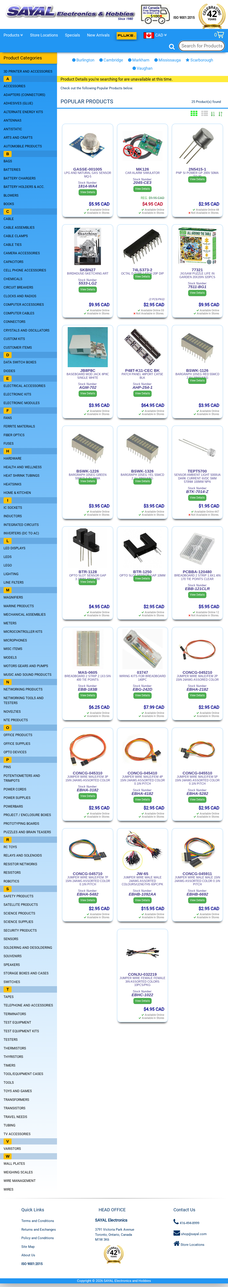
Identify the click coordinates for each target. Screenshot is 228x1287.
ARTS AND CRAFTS (18, 138)
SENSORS (11, 939)
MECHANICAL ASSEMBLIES (25, 615)
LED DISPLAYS (14, 548)
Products (12, 35)
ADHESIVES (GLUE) (18, 103)
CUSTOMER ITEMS (18, 348)
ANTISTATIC (13, 129)
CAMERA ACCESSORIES (22, 253)
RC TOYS (10, 847)
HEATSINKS (12, 484)
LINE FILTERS (14, 582)
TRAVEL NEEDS (15, 1117)
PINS (7, 767)
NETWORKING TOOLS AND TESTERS (24, 700)
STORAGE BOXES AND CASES (26, 973)
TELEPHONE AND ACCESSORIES (28, 1005)
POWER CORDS (15, 789)
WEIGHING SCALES (18, 1172)
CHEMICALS (13, 279)
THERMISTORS (15, 1048)
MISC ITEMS (13, 649)
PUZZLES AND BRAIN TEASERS (27, 832)
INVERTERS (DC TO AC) (21, 533)
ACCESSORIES (14, 86)
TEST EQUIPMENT (17, 1022)
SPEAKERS (12, 965)
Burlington (84, 60)
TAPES (9, 997)
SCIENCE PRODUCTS (19, 913)
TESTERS (11, 1040)
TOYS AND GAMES (18, 1091)
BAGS (8, 161)
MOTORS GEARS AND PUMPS (26, 666)
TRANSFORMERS (16, 1100)
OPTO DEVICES (15, 752)
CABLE (9, 219)
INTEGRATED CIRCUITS (21, 525)
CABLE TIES (13, 245)
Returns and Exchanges (38, 1230)
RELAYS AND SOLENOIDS (23, 855)
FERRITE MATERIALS (19, 426)
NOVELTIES (12, 712)
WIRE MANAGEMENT (20, 1181)
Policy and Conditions (37, 1238)
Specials (72, 35)
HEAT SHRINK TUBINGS (21, 476)
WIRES (8, 1189)
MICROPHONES (15, 640)
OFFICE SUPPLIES (17, 744)
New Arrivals (98, 35)
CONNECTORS (14, 322)
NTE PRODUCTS (16, 720)
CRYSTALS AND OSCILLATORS (26, 330)
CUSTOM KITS (14, 339)
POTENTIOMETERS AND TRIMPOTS (22, 778)
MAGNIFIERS (13, 597)
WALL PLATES (14, 1164)
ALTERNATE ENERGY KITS (23, 112)
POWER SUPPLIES (17, 798)
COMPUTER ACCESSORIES (24, 305)
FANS (8, 418)
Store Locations (44, 35)
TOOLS (9, 1083)
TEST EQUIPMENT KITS (21, 1031)
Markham (140, 60)
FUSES (9, 444)
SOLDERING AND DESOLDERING (28, 948)
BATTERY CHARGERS (20, 178)
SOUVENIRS (13, 956)
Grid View (193, 113)
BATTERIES (12, 170)
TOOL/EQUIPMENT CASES (23, 1074)
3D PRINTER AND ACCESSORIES (28, 71)
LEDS (8, 557)
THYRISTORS (13, 1057)
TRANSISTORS (14, 1108)
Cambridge (113, 60)
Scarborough (201, 60)
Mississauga (169, 60)
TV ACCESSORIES (17, 1134)
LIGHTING (11, 574)
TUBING (9, 1125)
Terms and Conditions (37, 1221)
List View (204, 113)
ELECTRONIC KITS (17, 394)
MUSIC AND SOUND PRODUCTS (27, 675)
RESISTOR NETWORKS (20, 864)
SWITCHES (12, 982)
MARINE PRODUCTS (19, 606)
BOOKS (9, 204)
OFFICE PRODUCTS (18, 735)
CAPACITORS (13, 262)
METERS (10, 623)
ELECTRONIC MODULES (22, 403)
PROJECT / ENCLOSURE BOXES (27, 815)
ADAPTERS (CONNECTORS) (24, 95)
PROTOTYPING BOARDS (21, 824)
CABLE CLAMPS (16, 236)
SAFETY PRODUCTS (18, 896)
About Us (28, 1255)
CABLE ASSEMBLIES (19, 228)
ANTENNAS (12, 120)
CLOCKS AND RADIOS (20, 296)
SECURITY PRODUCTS (20, 931)
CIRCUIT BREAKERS (18, 287)
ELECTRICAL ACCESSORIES (24, 386)
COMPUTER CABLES (19, 313)
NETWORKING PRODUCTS (23, 689)
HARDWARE (13, 458)
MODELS (10, 658)
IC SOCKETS (13, 508)
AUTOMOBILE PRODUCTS (23, 146)
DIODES (9, 371)
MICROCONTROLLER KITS (23, 632)
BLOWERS (11, 195)
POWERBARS (13, 806)
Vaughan (144, 68)
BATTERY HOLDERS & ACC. (24, 187)
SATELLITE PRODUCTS (21, 905)
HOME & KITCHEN (17, 493)
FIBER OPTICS (14, 435)
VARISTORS (12, 1149)
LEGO (8, 565)
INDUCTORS (13, 516)
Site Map (28, 1247)
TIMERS (9, 1065)
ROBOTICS (11, 881)
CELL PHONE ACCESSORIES (25, 270)
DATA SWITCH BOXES (20, 362)
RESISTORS (12, 873)
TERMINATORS (15, 1014)
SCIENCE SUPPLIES (18, 922)
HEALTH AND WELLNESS (23, 467)
